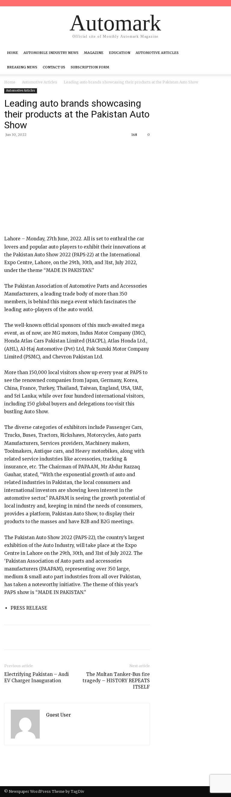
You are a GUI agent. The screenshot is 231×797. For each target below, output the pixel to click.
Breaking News (22, 67)
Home (12, 53)
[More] (102, 148)
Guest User (58, 715)
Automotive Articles (157, 53)
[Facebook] (47, 148)
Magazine (93, 53)
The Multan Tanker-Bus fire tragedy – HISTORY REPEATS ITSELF (116, 680)
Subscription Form (90, 67)
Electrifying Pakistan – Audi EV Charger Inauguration (36, 677)
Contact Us (54, 67)
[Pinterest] (75, 148)
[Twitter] (61, 148)
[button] (219, 52)
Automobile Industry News (51, 53)
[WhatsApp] (88, 148)
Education (119, 53)
